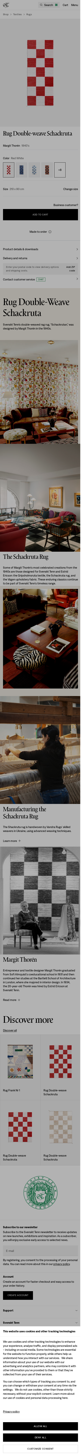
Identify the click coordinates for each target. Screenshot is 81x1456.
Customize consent (40, 1448)
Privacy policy (11, 1411)
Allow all (40, 1426)
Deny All (40, 1437)
